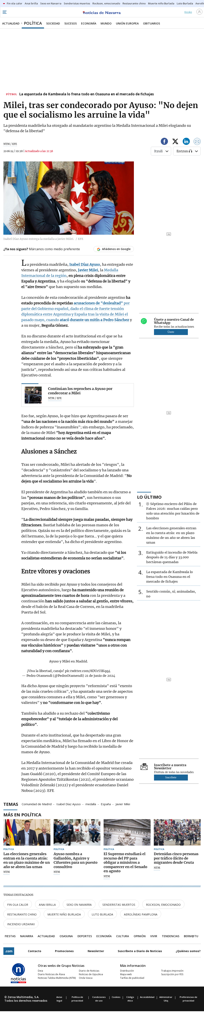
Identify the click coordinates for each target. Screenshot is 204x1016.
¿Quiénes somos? (188, 951)
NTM (6, 872)
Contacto (34, 951)
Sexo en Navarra (79, 905)
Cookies (116, 996)
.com (9, 951)
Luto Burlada (102, 914)
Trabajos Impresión (172, 970)
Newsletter (96, 951)
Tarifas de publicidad (132, 978)
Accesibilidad (147, 996)
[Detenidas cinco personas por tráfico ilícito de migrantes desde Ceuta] (177, 832)
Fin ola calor (17, 905)
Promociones (64, 951)
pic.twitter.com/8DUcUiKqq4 (87, 671)
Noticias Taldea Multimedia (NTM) (57, 978)
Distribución (127, 970)
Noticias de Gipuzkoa (91, 974)
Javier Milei (123, 804)
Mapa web (126, 974)
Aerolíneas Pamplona (140, 914)
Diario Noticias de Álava (51, 974)
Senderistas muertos (118, 905)
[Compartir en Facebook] (164, 142)
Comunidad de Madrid (37, 804)
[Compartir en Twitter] (175, 142)
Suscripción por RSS (172, 974)
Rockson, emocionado (163, 905)
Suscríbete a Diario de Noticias (140, 951)
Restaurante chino (22, 914)
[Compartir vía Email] (197, 142)
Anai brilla (47, 905)
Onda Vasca (85, 978)
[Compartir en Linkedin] (186, 142)
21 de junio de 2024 (100, 676)
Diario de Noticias (89, 970)
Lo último (149, 497)
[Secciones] (4, 12)
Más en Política (22, 815)
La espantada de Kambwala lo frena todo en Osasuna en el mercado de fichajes (86, 94)
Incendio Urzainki (21, 924)
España (106, 804)
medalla (90, 804)
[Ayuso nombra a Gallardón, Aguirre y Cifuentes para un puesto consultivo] (77, 832)
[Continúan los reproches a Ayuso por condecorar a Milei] (33, 395)
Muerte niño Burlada (64, 914)
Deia (40, 970)
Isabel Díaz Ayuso (68, 804)
